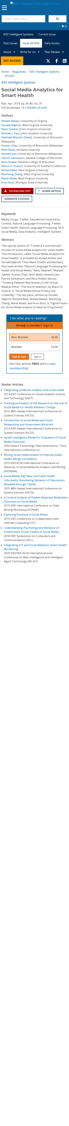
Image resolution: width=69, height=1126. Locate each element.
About (7, 52)
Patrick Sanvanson (13, 158)
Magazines (19, 72)
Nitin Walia (8, 150)
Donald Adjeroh (11, 125)
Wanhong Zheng (12, 174)
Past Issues (10, 43)
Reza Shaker (9, 162)
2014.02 (9, 76)
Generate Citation (16, 198)
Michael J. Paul (10, 133)
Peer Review (52, 52)
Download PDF (19, 190)
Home (5, 72)
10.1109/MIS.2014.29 (34, 108)
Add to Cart (19, 356)
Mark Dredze (9, 129)
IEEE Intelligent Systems (18, 34)
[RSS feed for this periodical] (64, 60)
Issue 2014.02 (31, 43)
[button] (63, 26)
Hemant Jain (9, 154)
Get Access (12, 60)
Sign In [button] (48, 325)
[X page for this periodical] (48, 60)
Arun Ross (7, 182)
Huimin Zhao (9, 145)
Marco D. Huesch (12, 166)
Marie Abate (9, 178)
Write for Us (28, 52)
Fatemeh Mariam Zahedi (16, 137)
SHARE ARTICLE (51, 190)
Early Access (52, 43)
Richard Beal (9, 170)
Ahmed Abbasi (10, 121)
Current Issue (47, 34)
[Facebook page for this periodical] (56, 60)
